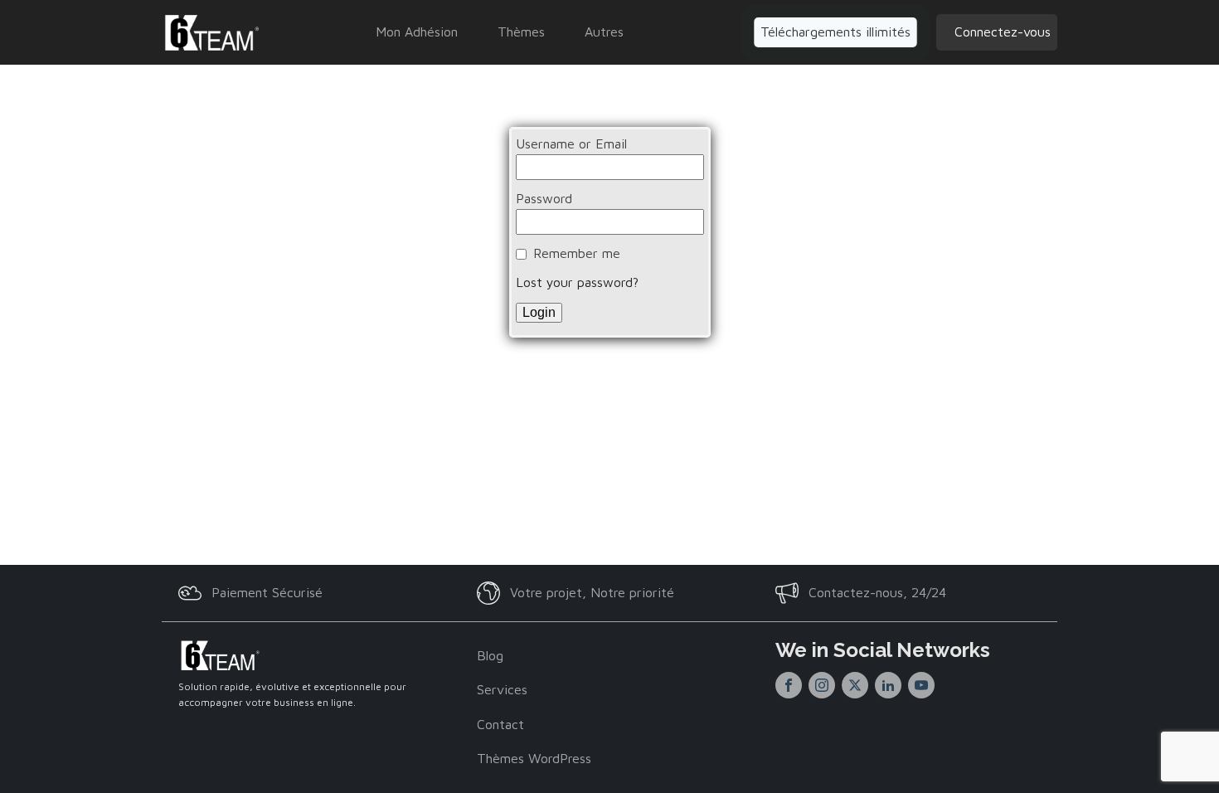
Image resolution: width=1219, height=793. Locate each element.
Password (544, 198)
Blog (490, 655)
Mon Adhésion (417, 31)
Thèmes (521, 31)
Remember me (576, 253)
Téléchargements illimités (835, 31)
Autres (604, 31)
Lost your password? (577, 282)
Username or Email (571, 143)
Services (502, 689)
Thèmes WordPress (534, 758)
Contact (500, 724)
